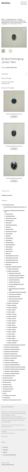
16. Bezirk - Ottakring (11, 331)
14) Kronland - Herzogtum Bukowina (11, 371)
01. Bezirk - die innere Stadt (12, 268)
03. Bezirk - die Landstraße (12, 303)
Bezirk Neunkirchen (10, 242)
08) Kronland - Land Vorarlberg (10, 358)
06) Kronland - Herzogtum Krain (10, 353)
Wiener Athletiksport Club (14, 301)
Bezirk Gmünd (9, 222)
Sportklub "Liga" (12, 286)
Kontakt (5, 452)
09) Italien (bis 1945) (7, 391)
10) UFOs (5, 393)
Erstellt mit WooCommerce (7, 464)
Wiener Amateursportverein (14, 296)
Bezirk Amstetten (9, 214)
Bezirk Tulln (8, 253)
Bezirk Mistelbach (9, 238)
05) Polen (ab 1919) (7, 382)
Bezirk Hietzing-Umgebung (11, 225)
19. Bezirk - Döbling (11, 338)
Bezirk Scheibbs (9, 249)
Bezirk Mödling (9, 240)
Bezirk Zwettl (8, 264)
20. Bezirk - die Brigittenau (12, 340)
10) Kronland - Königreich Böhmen (11, 362)
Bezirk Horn (8, 227)
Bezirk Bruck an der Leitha (11, 218)
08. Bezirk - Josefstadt (11, 314)
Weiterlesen (14, 116)
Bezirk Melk (8, 235)
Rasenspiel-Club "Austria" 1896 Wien (16, 277)
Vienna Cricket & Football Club (15, 294)
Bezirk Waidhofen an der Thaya (12, 255)
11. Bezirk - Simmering (11, 320)
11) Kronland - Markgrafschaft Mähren (12, 364)
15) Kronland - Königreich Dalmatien (11, 373)
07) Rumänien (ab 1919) (7, 386)
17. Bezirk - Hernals (11, 333)
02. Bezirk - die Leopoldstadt (15, 22)
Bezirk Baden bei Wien (10, 216)
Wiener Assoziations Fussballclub (16, 298)
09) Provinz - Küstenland (9, 360)
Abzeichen (5, 3)
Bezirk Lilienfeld (9, 233)
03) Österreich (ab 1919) (8, 377)
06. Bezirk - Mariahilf (11, 309)
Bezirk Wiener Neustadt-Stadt (12, 262)
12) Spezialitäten (6, 397)
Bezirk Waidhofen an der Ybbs (12, 257)
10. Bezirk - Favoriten (11, 318)
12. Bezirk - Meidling (11, 322)
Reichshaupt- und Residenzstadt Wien (13, 266)
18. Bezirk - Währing (11, 336)
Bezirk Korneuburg (9, 229)
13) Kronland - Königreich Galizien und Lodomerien (14, 369)
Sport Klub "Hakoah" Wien (14, 279)
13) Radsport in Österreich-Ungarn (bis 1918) (12, 399)
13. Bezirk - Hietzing (11, 325)
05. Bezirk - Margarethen (12, 307)
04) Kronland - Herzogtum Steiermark (12, 349)
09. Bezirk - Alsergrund (11, 316)
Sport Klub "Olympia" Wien (11, 67)
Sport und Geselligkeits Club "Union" (16, 284)
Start (4, 19)
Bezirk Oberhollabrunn (10, 244)
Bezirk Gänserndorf (10, 220)
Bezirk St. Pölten (9, 251)
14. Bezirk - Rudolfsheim (12, 327)
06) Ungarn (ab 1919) (7, 384)
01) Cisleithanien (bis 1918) (11, 19)
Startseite (5, 447)
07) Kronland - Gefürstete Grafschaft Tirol (12, 355)
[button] (25, 29)
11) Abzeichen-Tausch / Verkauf (9, 395)
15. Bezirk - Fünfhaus (11, 329)
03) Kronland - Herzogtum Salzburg (11, 347)
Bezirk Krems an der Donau (11, 231)
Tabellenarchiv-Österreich (6, 195)
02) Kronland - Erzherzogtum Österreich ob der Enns (14, 344)
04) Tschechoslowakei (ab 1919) (9, 380)
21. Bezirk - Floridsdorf (11, 342)
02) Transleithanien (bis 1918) (9, 375)
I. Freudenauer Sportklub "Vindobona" (16, 275)
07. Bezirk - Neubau (11, 312)
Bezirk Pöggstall (9, 246)
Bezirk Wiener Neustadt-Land (12, 260)
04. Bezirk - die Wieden (11, 305)
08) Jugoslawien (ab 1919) (8, 388)
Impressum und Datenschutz (9, 454)
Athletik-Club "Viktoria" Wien (15, 273)
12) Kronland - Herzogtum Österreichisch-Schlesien (14, 366)
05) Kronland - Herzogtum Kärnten (11, 351)
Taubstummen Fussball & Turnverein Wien (17, 292)
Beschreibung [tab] (4, 74)
